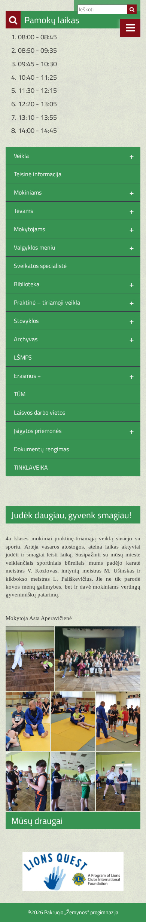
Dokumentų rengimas (41, 449)
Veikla (74, 155)
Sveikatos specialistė (40, 266)
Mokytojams (74, 229)
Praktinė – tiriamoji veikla (74, 302)
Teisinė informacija (37, 174)
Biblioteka (74, 284)
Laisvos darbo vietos (39, 412)
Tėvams (74, 210)
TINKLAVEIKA (31, 467)
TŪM (19, 394)
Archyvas (74, 339)
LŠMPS (23, 357)
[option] (73, 871)
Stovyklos (74, 320)
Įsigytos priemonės (74, 430)
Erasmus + (74, 375)
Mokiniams (74, 192)
